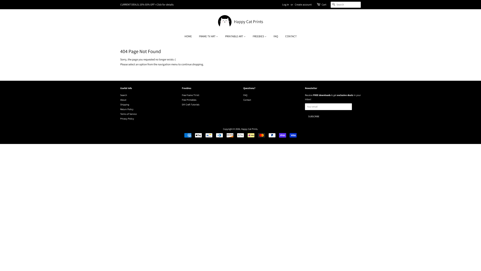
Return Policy (126, 109)
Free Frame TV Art (190, 95)
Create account (303, 4)
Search (123, 95)
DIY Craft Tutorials (190, 104)
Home (188, 36)
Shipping (124, 104)
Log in (285, 4)
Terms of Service (128, 114)
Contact (291, 36)
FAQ (276, 36)
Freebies (259, 36)
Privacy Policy (127, 118)
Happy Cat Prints (249, 129)
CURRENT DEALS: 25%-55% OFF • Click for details (147, 4)
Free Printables (189, 99)
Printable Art (234, 36)
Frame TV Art (207, 36)
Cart (324, 4)
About (123, 99)
